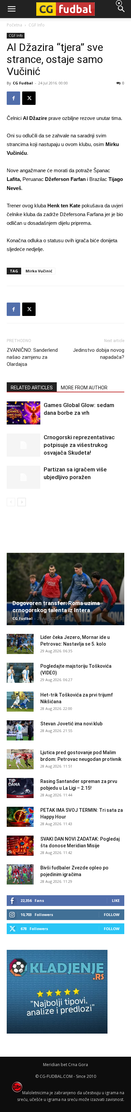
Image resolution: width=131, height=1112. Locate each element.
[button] (121, 9)
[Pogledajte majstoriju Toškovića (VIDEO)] (20, 673)
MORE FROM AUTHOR (84, 387)
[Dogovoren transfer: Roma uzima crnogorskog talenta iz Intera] (65, 589)
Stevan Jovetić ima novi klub (71, 723)
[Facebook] (13, 98)
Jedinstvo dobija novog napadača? (98, 353)
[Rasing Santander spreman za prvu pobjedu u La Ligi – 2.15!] (20, 788)
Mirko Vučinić (39, 270)
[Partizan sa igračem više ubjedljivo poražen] (23, 477)
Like (116, 900)
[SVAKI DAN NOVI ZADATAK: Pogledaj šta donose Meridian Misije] (20, 846)
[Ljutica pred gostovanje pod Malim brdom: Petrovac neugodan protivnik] (20, 759)
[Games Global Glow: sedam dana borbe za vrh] (23, 412)
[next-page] (21, 502)
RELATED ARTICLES (32, 387)
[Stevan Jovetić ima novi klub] (20, 730)
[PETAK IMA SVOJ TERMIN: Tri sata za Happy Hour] (20, 817)
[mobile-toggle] (11, 9)
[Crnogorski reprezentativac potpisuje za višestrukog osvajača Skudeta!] (23, 445)
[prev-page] (11, 502)
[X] (29, 98)
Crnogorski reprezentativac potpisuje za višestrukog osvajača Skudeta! (79, 445)
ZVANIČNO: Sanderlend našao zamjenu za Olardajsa (32, 357)
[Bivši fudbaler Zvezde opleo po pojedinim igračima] (20, 874)
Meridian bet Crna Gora (65, 1064)
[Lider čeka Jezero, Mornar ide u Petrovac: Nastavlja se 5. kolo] (20, 644)
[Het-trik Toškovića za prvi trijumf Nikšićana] (20, 702)
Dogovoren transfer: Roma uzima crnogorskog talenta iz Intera (56, 606)
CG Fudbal (23, 82)
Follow (112, 914)
